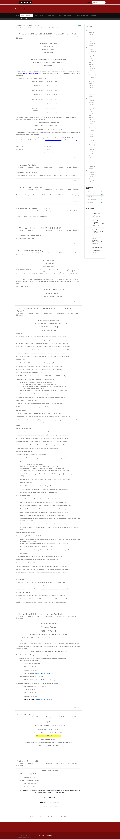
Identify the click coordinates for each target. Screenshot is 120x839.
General (68, 36)
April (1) (91, 39)
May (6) (91, 36)
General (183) (91, 191)
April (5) (91, 117)
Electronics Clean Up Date (28, 761)
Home (17, 15)
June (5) (91, 153)
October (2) (92, 132)
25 (61, 816)
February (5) (92, 121)
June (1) (91, 157)
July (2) (91, 85)
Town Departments (39, 15)
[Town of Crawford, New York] (22, 8)
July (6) (91, 111)
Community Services (82, 15)
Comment (30, 36)
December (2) (92, 100)
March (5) (91, 119)
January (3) (92, 45)
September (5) (92, 81)
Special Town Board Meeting (29, 251)
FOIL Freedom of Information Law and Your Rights (40, 614)
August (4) (91, 83)
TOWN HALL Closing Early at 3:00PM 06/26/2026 (98, 222)
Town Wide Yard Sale (26, 165)
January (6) (92, 123)
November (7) (92, 102)
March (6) (91, 66)
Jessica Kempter (48, 36)
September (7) (92, 179)
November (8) (92, 51)
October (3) (92, 104)
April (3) (91, 92)
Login (88, 2)
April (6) (91, 162)
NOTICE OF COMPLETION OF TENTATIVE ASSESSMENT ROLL (46, 34)
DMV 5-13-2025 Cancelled (29, 187)
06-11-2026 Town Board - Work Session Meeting (97, 249)
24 (57, 816)
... (54, 816)
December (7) (92, 75)
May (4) (91, 115)
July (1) (91, 134)
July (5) (91, 58)
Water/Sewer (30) (92, 199)
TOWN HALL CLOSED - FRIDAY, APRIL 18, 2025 (39, 228)
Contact (93, 15)
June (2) (91, 34)
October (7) (92, 79)
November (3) (92, 130)
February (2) (92, 166)
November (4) (92, 77)
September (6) (92, 147)
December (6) (92, 172)
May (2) (91, 159)
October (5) (92, 53)
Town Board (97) (92, 196)
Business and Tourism (54, 15)
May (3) (91, 89)
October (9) (92, 145)
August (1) (91, 32)
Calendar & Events (69, 15)
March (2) (91, 94)
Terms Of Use (40, 835)
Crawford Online (26, 15)
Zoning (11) (90, 202)
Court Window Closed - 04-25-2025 (33, 209)
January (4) (92, 168)
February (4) (92, 43)
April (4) (91, 64)
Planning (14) (91, 194)
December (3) (92, 49)
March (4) (91, 41)
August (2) (91, 109)
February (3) (92, 68)
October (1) (92, 176)
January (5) (92, 96)
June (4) (91, 87)
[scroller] (117, 837)
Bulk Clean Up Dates (26, 715)
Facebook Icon (17, 2)
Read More (76, 158)
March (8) (91, 164)
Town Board (73, 36)
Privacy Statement (51, 835)
